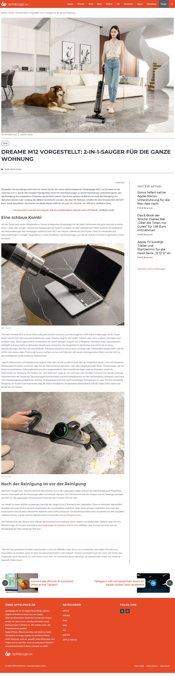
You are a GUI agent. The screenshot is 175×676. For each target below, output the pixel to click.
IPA (64, 620)
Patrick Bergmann (145, 208)
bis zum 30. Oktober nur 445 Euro (78, 203)
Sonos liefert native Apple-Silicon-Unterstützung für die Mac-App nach (153, 198)
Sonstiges (151, 4)
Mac (99, 4)
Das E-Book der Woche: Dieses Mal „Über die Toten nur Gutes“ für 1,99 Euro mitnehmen (151, 223)
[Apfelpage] (14, 4)
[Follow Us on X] (122, 611)
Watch (109, 4)
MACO (66, 635)
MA (64, 625)
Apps (139, 4)
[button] (172, 4)
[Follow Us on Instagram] (128, 611)
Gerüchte (128, 4)
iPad (91, 4)
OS (118, 4)
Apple (70, 4)
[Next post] (170, 583)
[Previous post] (5, 583)
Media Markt (16, 169)
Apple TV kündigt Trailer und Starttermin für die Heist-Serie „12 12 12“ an (154, 247)
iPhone (81, 4)
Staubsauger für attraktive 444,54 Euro (60, 525)
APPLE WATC (69, 640)
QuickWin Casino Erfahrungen (151, 268)
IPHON (66, 615)
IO (64, 630)
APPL (65, 611)
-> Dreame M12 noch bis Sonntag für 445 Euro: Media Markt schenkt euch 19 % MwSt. (55, 210)
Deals (163, 4)
